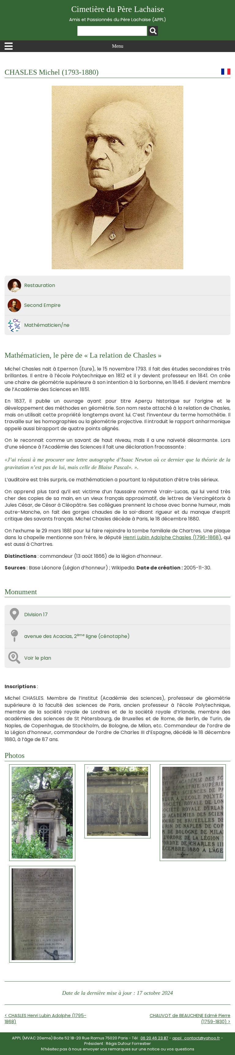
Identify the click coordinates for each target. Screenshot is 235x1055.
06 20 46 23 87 (154, 1038)
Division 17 (36, 614)
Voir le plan (37, 658)
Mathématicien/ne (46, 325)
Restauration (39, 285)
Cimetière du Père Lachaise (117, 14)
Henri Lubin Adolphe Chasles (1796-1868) (172, 537)
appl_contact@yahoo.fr (196, 1038)
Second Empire (42, 305)
